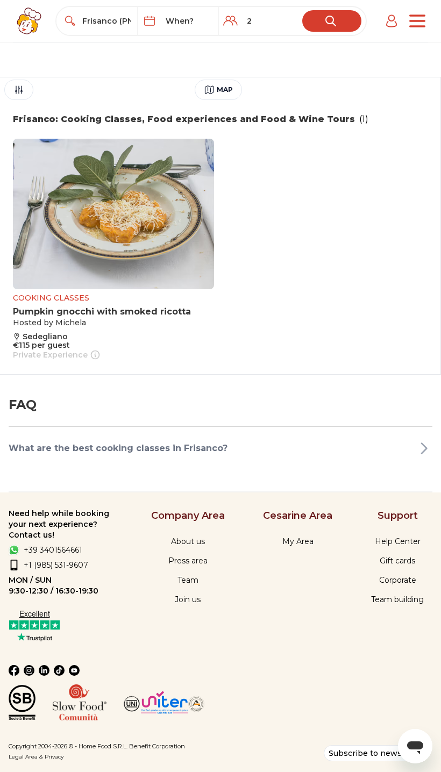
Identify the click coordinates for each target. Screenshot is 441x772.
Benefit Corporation (157, 746)
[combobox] (106, 21)
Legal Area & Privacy (36, 756)
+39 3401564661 (53, 550)
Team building (397, 599)
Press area (188, 561)
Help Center (398, 541)
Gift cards (397, 561)
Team (187, 580)
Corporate (397, 580)
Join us (188, 599)
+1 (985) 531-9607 (56, 565)
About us (188, 541)
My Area (298, 541)
